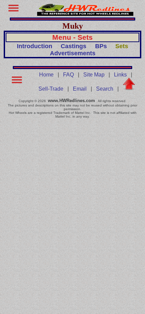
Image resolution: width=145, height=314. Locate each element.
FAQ (68, 74)
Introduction (34, 46)
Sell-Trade (50, 89)
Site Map (94, 74)
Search (104, 89)
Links (120, 74)
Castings (73, 46)
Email (80, 89)
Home (46, 74)
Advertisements (72, 53)
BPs (101, 46)
